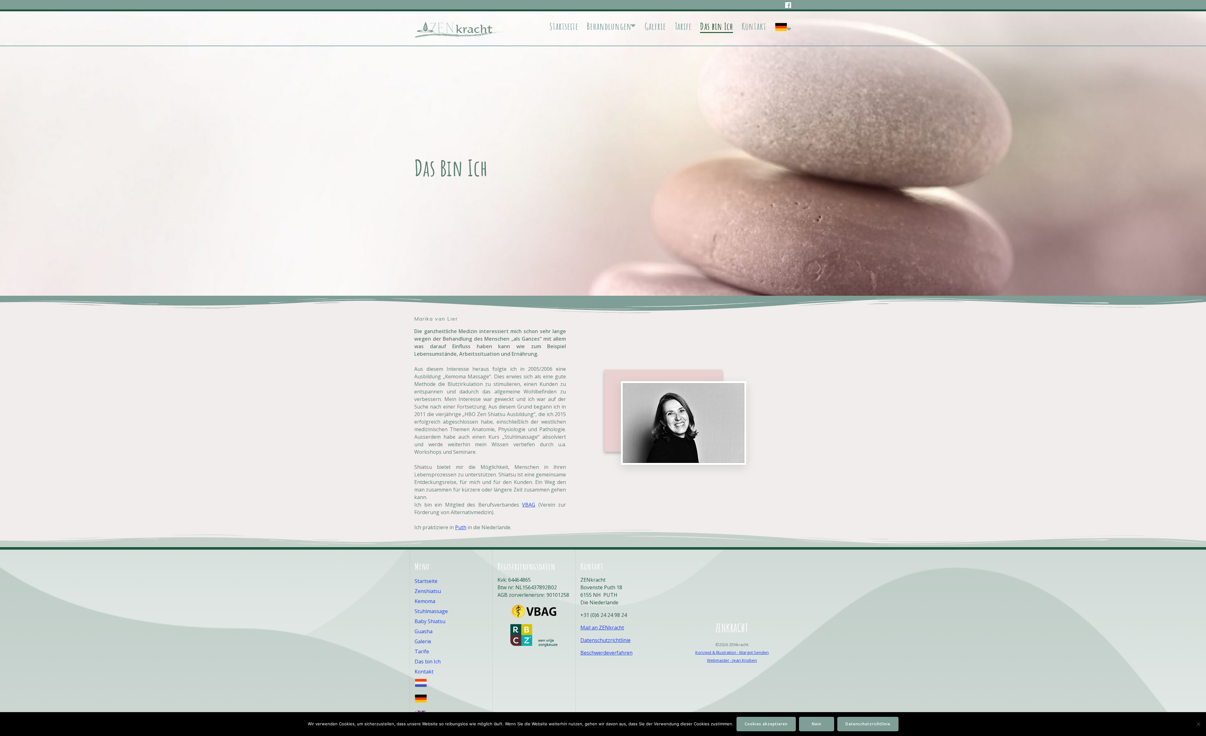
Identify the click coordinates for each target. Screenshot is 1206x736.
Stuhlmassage (431, 611)
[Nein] (1198, 724)
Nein (816, 724)
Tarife (683, 26)
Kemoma (425, 601)
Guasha (423, 631)
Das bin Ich (716, 26)
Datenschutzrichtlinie (605, 640)
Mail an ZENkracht (602, 627)
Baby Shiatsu (430, 621)
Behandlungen (609, 26)
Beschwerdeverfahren (606, 652)
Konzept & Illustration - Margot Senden (732, 652)
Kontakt (754, 26)
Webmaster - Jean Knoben (732, 660)
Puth (460, 527)
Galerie (655, 26)
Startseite (563, 26)
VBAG (528, 504)
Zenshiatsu (428, 591)
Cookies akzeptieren (766, 724)
